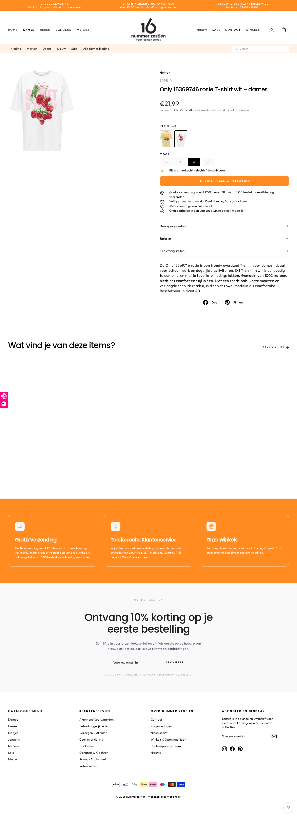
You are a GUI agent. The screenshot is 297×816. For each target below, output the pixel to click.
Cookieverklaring (91, 739)
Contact (233, 30)
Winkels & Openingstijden (168, 739)
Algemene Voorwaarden (96, 719)
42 (207, 161)
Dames (28, 30)
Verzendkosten (190, 110)
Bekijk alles (273, 347)
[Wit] (180, 138)
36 (166, 161)
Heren (45, 30)
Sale (216, 30)
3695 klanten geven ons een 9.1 (190, 206)
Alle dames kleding (96, 49)
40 (194, 161)
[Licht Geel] (166, 138)
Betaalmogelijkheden (94, 726)
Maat (165, 153)
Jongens (63, 30)
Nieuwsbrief (159, 733)
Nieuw (202, 30)
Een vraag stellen (172, 251)
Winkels (252, 30)
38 (180, 161)
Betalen (165, 238)
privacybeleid (181, 674)
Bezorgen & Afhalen (93, 733)
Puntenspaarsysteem (166, 746)
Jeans (47, 49)
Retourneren (88, 766)
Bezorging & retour (173, 226)
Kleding (16, 49)
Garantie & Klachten (93, 753)
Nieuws (156, 753)
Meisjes (83, 30)
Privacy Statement (92, 759)
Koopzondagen (161, 726)
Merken (32, 49)
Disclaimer (86, 746)
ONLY (166, 80)
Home (13, 30)
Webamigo (174, 796)
